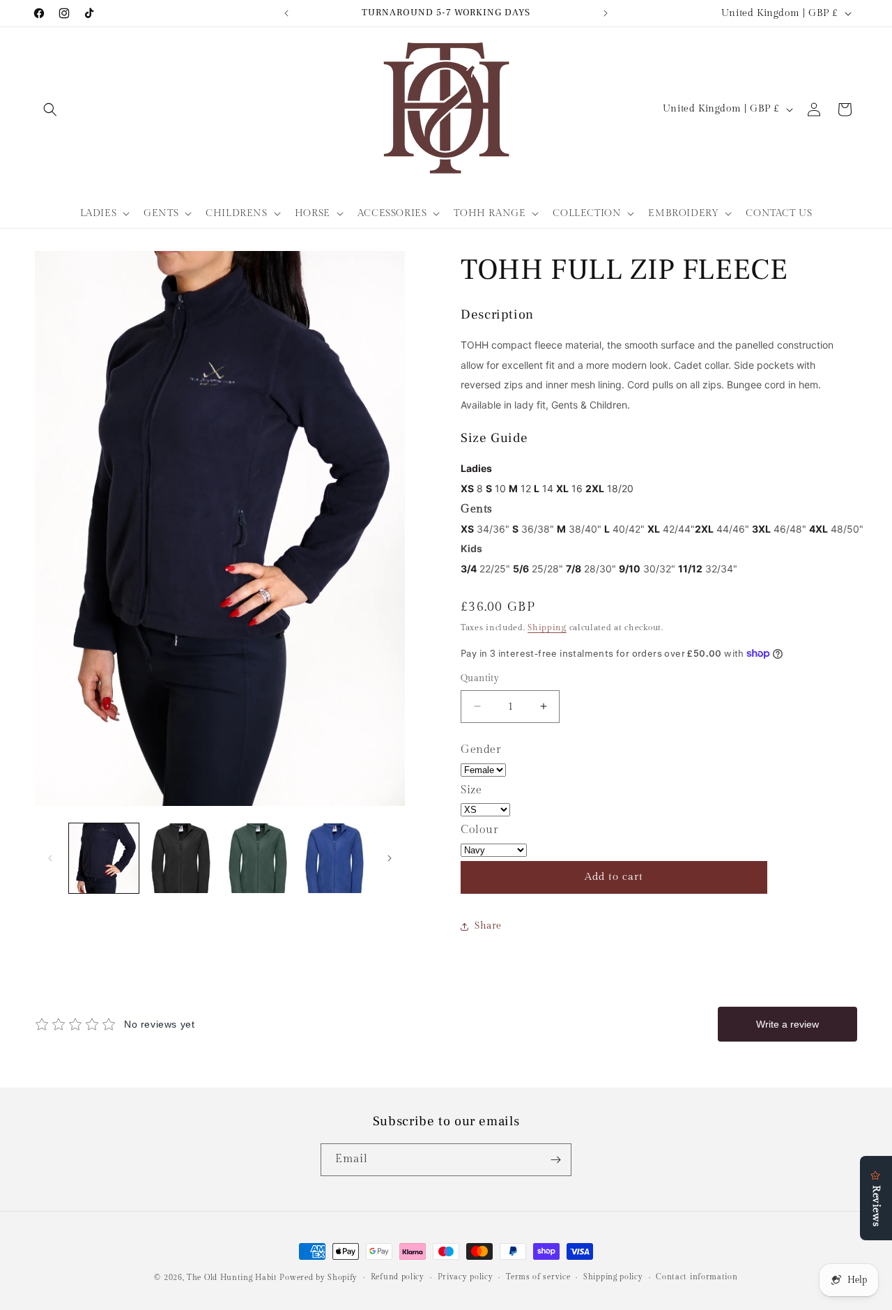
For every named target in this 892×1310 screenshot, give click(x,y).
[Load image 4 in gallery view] (334, 858)
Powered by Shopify (318, 1277)
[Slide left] (50, 858)
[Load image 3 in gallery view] (258, 858)
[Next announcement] (605, 13)
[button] (50, 109)
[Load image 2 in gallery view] (180, 858)
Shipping (547, 627)
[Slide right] (389, 858)
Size (471, 790)
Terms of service (538, 1276)
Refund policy (397, 1276)
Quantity (480, 678)
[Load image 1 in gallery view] (104, 858)
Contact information (696, 1276)
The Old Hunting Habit (233, 1277)
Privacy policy (465, 1276)
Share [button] (488, 925)
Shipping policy (613, 1276)
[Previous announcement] (286, 13)
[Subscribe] (555, 1159)
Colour (480, 830)
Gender (481, 749)
